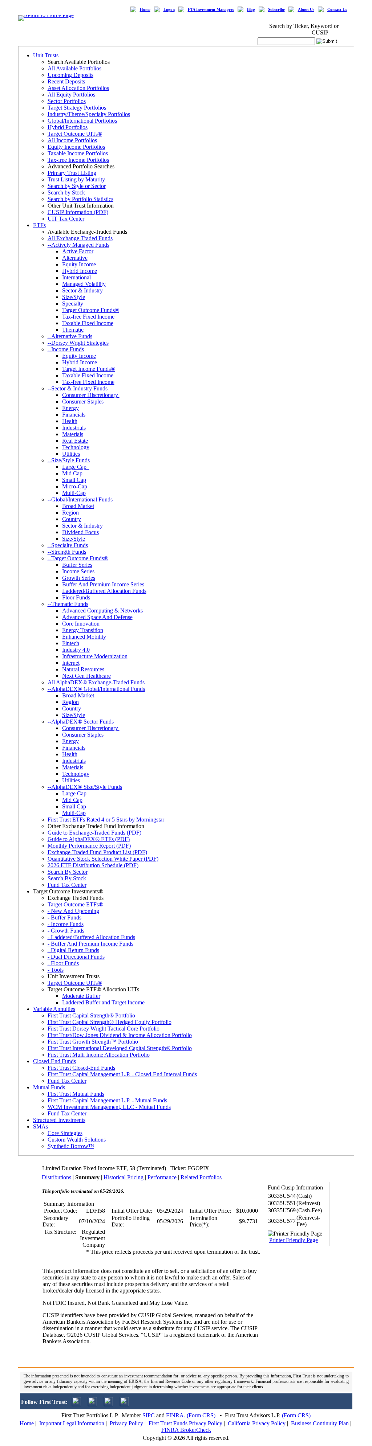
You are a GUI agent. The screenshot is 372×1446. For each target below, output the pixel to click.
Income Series (78, 571)
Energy (70, 408)
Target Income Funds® (88, 369)
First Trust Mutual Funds (76, 1094)
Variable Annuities (54, 1009)
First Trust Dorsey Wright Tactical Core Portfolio (103, 1028)
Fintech (70, 643)
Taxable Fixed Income (87, 323)
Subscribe (276, 10)
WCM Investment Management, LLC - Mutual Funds (109, 1107)
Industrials (74, 428)
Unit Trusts (45, 55)
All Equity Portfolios (71, 94)
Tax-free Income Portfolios (78, 160)
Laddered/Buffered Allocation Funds (104, 591)
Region (70, 512)
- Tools (56, 970)
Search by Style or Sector (77, 186)
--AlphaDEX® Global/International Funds (96, 689)
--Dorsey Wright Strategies (78, 343)
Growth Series (78, 578)
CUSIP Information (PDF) (78, 212)
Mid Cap (72, 473)
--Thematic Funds (68, 604)
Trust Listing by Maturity (76, 179)
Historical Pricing (123, 1177)
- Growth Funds (66, 930)
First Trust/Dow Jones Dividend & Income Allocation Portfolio (120, 1035)
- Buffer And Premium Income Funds (90, 944)
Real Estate (75, 441)
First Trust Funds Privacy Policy (185, 1423)
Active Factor (77, 251)
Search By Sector (68, 872)
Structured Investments (59, 1120)
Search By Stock (67, 878)
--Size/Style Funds (69, 460)
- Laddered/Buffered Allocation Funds (91, 937)
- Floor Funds (63, 963)
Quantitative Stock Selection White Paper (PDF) (103, 859)
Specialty (72, 303)
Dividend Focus (80, 532)
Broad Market (78, 506)
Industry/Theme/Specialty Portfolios (89, 114)
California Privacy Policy (257, 1423)
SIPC (148, 1415)
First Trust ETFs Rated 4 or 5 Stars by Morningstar (106, 819)
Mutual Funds (49, 1087)
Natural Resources (83, 669)
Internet (71, 663)
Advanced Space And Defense (97, 617)
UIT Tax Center (66, 219)
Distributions (56, 1177)
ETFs (39, 225)
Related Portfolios (201, 1177)
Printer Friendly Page (293, 1240)
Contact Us (337, 10)
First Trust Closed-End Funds (81, 1068)
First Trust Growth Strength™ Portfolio (93, 1042)
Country (71, 519)
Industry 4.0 (76, 650)
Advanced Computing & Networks (102, 610)
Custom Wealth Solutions (77, 1139)
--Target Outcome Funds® (78, 558)
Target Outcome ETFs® (75, 904)
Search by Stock (66, 192)
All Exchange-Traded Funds (80, 238)
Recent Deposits (66, 81)
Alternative (75, 258)
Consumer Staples (83, 401)
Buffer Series (77, 565)
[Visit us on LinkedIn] (92, 1404)
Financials (73, 414)
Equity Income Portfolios (76, 147)
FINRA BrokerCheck (186, 1430)
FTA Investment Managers (211, 10)
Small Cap (74, 480)
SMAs (40, 1126)
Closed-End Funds (54, 1061)
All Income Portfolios (72, 140)
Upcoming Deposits (70, 75)
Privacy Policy (126, 1423)
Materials (72, 434)
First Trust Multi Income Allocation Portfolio (99, 1055)
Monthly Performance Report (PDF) (89, 846)
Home (145, 10)
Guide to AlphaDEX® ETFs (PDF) (89, 839)
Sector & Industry (82, 290)
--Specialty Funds (68, 545)
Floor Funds (76, 597)
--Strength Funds (67, 552)
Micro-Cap (74, 486)
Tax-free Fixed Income (88, 317)
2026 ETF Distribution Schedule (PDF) (93, 865)
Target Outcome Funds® (90, 310)
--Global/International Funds (80, 499)
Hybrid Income (79, 271)
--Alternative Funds (70, 336)
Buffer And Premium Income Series (103, 584)
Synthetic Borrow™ (71, 1146)
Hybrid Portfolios (68, 127)
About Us (306, 10)
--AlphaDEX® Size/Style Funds (85, 787)
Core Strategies (65, 1133)
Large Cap (75, 467)
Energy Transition (82, 630)
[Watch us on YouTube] (108, 1404)
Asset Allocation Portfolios (78, 88)
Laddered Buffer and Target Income (103, 1002)
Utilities (71, 454)
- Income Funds (66, 924)
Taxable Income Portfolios (78, 153)
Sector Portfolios (67, 101)
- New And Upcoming (73, 911)
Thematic (73, 330)
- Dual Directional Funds (76, 957)
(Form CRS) (201, 1415)
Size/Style (73, 297)
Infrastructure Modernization (95, 656)
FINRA (175, 1415)
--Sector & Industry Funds (78, 388)
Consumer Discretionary (91, 395)
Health (69, 421)
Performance (162, 1177)
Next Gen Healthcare (86, 676)
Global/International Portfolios (82, 121)
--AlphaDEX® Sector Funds (81, 721)
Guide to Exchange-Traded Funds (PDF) (94, 832)
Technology (75, 447)
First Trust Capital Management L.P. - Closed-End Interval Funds (122, 1074)
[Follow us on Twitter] (76, 1404)
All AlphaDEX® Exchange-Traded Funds (96, 682)
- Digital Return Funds (73, 950)
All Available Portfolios (74, 68)
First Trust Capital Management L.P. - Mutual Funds (107, 1100)
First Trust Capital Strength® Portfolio (91, 1015)
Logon (169, 10)
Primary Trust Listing (72, 173)
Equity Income (79, 264)
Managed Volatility (84, 284)
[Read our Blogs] (124, 1404)
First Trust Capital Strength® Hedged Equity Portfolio (109, 1022)
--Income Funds (66, 349)
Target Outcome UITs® (75, 134)
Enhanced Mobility (84, 637)
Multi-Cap (74, 493)
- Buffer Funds (64, 917)
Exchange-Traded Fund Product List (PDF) (97, 852)
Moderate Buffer (81, 996)
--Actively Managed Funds (78, 245)
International (76, 277)
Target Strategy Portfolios (77, 108)
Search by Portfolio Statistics (80, 199)
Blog (251, 10)
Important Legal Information (71, 1423)
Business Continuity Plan (320, 1423)
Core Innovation (81, 623)
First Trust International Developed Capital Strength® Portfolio (120, 1048)
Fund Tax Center (67, 885)
